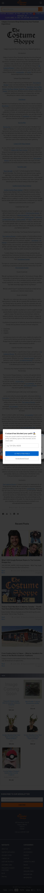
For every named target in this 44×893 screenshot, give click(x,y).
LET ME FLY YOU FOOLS (22, 453)
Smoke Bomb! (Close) (22, 459)
